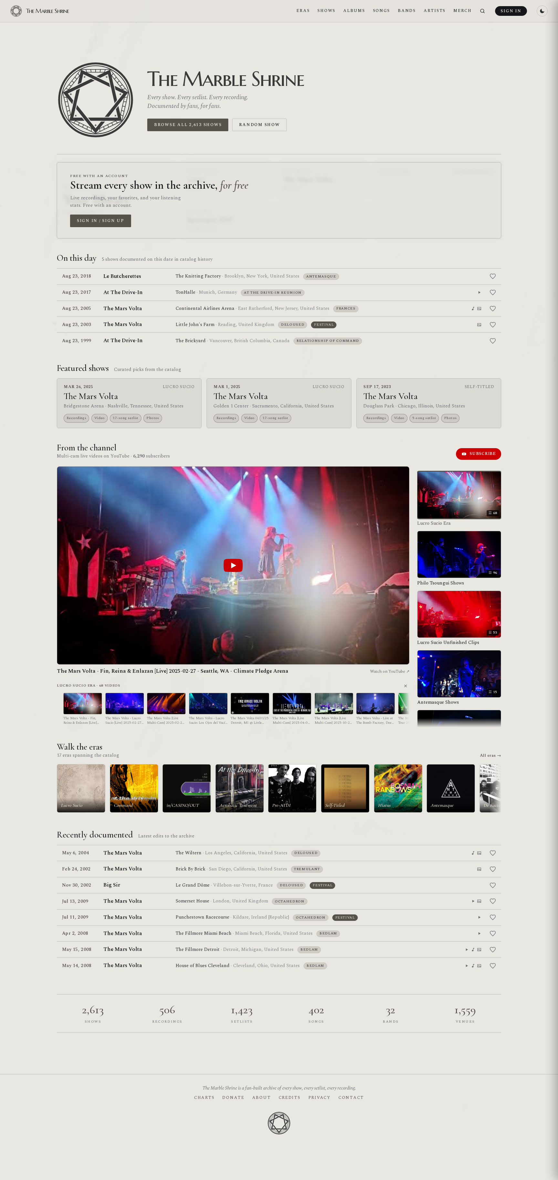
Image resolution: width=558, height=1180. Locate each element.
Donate (233, 1097)
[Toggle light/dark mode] (542, 10)
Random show (259, 124)
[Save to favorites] (493, 276)
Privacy (319, 1097)
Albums (354, 10)
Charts (204, 1097)
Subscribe (483, 453)
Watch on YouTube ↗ (389, 671)
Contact (351, 1097)
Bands (407, 10)
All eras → (490, 755)
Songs (381, 10)
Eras (303, 10)
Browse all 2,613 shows (188, 124)
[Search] (482, 11)
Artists (435, 10)
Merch (462, 10)
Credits (290, 1097)
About (261, 1097)
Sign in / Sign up (100, 220)
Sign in (511, 11)
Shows (326, 10)
